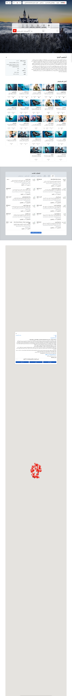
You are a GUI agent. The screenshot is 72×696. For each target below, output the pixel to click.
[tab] (53, 176)
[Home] (63, 2)
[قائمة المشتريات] (7, 2)
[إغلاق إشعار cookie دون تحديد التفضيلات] (16, 333)
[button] (38, 477)
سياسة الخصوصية (18, 335)
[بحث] (20, 2)
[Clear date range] (17, 31)
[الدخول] (10, 2)
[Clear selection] (31, 31)
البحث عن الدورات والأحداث (36, 232)
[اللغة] (17, 2)
